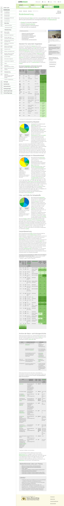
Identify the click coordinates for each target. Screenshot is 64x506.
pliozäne (41, 353)
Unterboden (33, 208)
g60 (38, 180)
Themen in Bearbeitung (8, 79)
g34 (26, 180)
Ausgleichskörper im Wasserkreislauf (29, 35)
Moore (39, 361)
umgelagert (24, 443)
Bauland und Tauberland (8, 35)
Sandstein (21, 63)
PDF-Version (58, 13)
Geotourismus (7, 86)
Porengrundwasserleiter (35, 166)
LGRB (32, 339)
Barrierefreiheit (53, 503)
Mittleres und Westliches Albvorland (9, 44)
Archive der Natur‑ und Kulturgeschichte (29, 39)
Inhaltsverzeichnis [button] (24, 31)
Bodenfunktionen (53, 19)
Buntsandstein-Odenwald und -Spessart (9, 18)
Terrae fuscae (26, 147)
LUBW (48, 18)
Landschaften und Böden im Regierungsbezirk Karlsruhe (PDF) (33, 473)
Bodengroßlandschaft (23, 49)
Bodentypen (29, 263)
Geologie (6, 81)
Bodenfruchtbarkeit (30, 24)
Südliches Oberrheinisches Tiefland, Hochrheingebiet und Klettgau (9, 76)
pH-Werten (44, 216)
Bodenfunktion (27, 50)
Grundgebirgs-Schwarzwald (7, 12)
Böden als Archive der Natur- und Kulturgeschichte (31, 465)
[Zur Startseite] (23, 1)
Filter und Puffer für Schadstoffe (28, 37)
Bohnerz (22, 416)
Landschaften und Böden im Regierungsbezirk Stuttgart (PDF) (33, 469)
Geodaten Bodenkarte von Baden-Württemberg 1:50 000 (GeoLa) (54, 52)
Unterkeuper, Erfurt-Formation (36, 57)
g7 (28, 55)
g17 (35, 183)
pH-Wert (36, 201)
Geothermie (6, 84)
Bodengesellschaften (28, 248)
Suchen (57, 6)
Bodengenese (27, 344)
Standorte (33, 45)
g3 (43, 152)
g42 (43, 219)
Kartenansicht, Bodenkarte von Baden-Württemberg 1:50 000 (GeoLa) (54, 48)
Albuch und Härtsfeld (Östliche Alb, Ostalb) (8, 47)
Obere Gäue (6, 23)
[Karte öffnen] (43, 7)
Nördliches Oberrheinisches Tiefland (9, 66)
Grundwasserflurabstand (39, 167)
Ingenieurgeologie (8, 90)
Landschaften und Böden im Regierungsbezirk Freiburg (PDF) (33, 472)
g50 (28, 180)
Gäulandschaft (52, 66)
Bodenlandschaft (35, 261)
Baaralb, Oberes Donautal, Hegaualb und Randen (9, 54)
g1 (43, 57)
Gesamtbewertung (25, 38)
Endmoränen (40, 356)
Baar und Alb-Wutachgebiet (7, 33)
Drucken (58, 12)
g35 (36, 180)
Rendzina (27, 224)
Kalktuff (20, 400)
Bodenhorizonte (22, 454)
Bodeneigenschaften (8, 27)
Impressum (52, 496)
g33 (24, 180)
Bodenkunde (7, 9)
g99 (20, 54)
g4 (44, 152)
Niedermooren (39, 53)
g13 (30, 457)
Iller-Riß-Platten (7, 56)
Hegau (5, 63)
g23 (32, 188)
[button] (36, 7)
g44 (20, 221)
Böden (31, 18)
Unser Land (6, 7)
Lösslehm (44, 135)
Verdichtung (29, 192)
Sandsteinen (21, 57)
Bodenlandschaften (8, 25)
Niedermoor (21, 405)
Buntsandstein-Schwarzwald (7, 15)
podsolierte (34, 62)
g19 (39, 183)
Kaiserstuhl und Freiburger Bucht (7, 72)
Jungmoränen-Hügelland (9, 61)
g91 (44, 53)
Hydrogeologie (7, 88)
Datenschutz (52, 499)
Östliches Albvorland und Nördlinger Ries (9, 41)
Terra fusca (37, 181)
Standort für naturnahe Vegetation (28, 33)
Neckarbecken (7, 20)
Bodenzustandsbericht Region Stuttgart (29, 470)
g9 (32, 186)
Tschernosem (21, 411)
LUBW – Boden (25, 468)
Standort (23, 22)
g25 (37, 188)
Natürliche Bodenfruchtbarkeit (27, 34)
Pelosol (40, 186)
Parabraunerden (34, 135)
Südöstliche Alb (7, 49)
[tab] (32, 31)
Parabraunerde (39, 219)
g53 (22, 221)
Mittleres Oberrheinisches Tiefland (9, 69)
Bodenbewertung (8, 29)
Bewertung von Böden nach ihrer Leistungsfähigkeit (31, 467)
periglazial (20, 443)
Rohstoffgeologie (8, 93)
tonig (33, 218)
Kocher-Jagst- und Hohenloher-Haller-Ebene (9, 38)
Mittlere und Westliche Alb (9, 51)
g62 (40, 180)
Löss (39, 135)
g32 (33, 180)
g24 (34, 188)
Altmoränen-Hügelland (8, 58)
